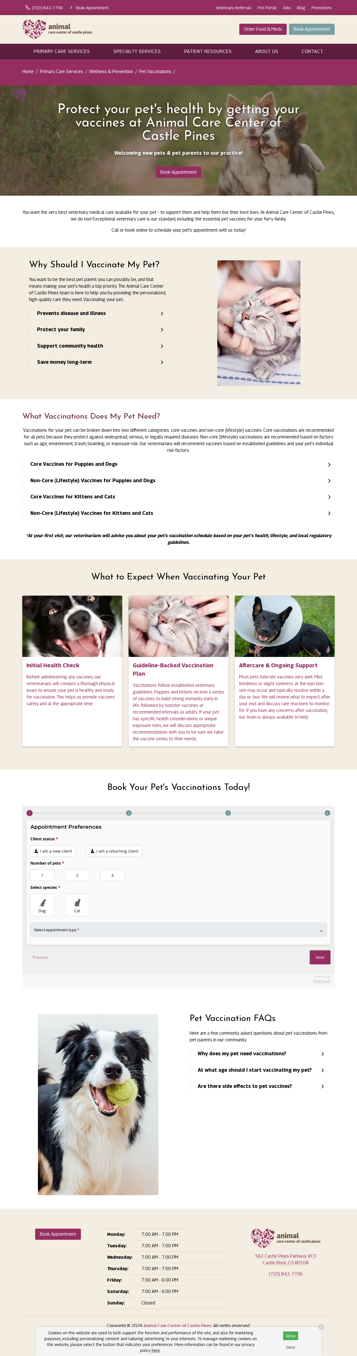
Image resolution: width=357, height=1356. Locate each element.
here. (156, 1350)
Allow (290, 1335)
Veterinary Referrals (234, 7)
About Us (266, 51)
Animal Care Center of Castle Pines (178, 1325)
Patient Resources (208, 51)
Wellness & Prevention (111, 71)
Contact (312, 51)
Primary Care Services (62, 51)
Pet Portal (267, 7)
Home (28, 71)
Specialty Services (137, 51)
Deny (290, 1347)
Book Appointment (312, 29)
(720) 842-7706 (286, 1274)
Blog (301, 7)
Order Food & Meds (263, 29)
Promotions (322, 7)
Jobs (287, 7)
